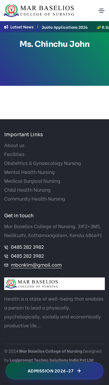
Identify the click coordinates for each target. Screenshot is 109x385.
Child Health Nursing (27, 189)
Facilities (14, 153)
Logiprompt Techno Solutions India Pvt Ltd (51, 360)
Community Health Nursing (34, 198)
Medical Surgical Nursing (32, 180)
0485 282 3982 (27, 246)
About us (14, 145)
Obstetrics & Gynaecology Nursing (42, 162)
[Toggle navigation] (101, 11)
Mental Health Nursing (29, 171)
